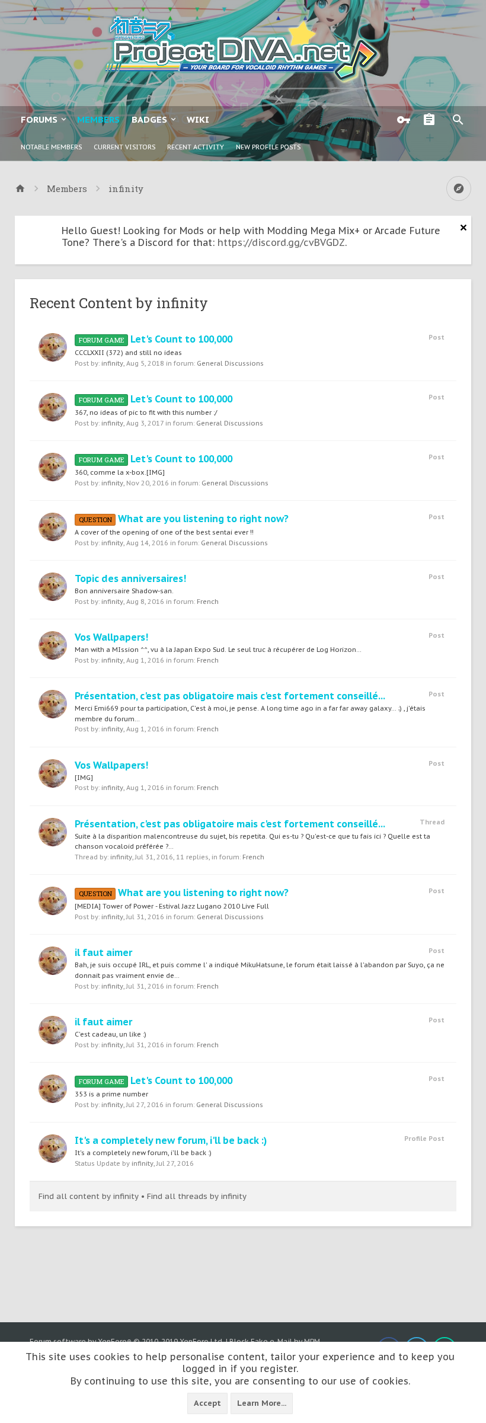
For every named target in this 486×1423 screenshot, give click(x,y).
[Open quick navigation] (458, 188)
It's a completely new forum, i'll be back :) (171, 1140)
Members (98, 119)
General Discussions (230, 363)
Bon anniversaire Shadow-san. (124, 591)
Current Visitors (124, 147)
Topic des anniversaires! (130, 578)
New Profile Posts (268, 147)
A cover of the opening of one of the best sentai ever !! (164, 532)
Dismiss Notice (463, 227)
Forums (39, 119)
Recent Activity (195, 147)
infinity (112, 363)
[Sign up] (432, 119)
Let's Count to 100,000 (155, 339)
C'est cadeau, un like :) (110, 1034)
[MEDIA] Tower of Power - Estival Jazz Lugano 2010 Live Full (172, 906)
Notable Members (51, 147)
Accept (207, 1403)
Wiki (198, 119)
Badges (149, 119)
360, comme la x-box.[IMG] (120, 472)
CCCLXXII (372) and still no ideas (128, 352)
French (208, 601)
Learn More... (261, 1403)
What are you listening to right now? (184, 519)
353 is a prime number (111, 1094)
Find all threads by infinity (197, 1196)
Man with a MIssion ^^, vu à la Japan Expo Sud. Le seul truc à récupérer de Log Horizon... (218, 649)
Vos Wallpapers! (111, 637)
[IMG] (84, 777)
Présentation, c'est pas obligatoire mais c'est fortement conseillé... (230, 696)
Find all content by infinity (89, 1196)
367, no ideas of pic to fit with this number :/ (146, 412)
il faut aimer (103, 952)
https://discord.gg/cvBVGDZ (281, 242)
